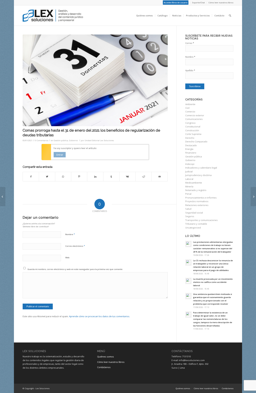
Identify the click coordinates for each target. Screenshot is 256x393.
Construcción (192, 130)
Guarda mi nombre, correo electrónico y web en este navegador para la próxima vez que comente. (75, 269)
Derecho (189, 137)
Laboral (189, 179)
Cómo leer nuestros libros (220, 2)
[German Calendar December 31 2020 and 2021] (95, 80)
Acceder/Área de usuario (176, 2)
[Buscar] (230, 15)
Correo (189, 43)
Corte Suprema (193, 134)
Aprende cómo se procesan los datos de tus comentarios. (99, 316)
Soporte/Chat (198, 2)
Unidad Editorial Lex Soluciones (99, 140)
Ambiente (190, 104)
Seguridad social (194, 212)
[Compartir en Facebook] (31, 176)
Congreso (190, 122)
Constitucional (192, 126)
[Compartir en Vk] (127, 176)
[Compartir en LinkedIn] (95, 176)
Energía (189, 149)
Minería (189, 186)
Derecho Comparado (196, 141)
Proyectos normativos (196, 201)
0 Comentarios (41, 140)
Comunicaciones (194, 119)
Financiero (190, 152)
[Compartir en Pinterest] (79, 176)
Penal (188, 193)
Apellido (190, 70)
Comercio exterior (194, 115)
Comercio (190, 111)
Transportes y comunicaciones (201, 220)
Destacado (191, 145)
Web (67, 257)
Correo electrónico (75, 245)
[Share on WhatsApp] (63, 176)
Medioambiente (193, 182)
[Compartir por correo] (160, 176)
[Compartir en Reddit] (144, 176)
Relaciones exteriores (196, 205)
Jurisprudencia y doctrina (198, 175)
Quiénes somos (105, 356)
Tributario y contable (196, 223)
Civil (187, 107)
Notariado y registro (195, 190)
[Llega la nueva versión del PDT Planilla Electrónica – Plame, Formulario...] (253, 196)
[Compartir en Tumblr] (111, 176)
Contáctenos (104, 367)
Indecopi (189, 164)
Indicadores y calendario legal (201, 167)
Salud (188, 208)
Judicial (189, 171)
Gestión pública (61, 140)
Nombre (70, 234)
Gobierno (73, 140)
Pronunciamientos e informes (201, 197)
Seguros (189, 216)
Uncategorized (193, 227)
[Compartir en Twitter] (47, 176)
